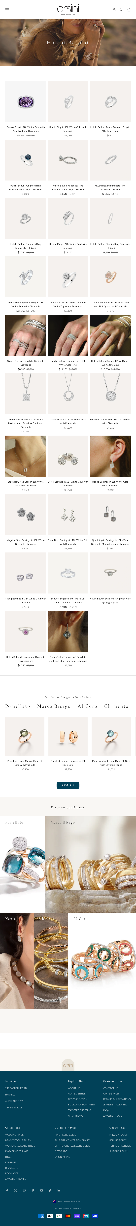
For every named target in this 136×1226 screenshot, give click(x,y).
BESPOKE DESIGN (77, 1099)
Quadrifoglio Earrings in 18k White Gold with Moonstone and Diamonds (110, 542)
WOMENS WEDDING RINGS (20, 1145)
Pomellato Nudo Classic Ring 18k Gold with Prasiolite (24, 763)
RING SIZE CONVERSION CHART (72, 1140)
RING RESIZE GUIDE (65, 1134)
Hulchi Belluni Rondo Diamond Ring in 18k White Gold (110, 129)
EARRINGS (11, 1162)
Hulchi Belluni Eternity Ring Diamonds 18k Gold (110, 246)
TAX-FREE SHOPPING (79, 1110)
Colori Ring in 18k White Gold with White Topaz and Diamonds (68, 304)
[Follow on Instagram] (24, 1190)
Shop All (68, 785)
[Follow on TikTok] (50, 1190)
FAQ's (106, 1110)
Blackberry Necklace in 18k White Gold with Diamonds (26, 483)
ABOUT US (74, 1088)
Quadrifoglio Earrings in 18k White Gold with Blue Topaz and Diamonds (68, 659)
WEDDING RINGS (14, 1134)
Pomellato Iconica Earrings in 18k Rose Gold (68, 763)
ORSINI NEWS (75, 1115)
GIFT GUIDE (61, 1151)
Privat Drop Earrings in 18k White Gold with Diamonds (68, 542)
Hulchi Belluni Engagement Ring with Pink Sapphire (25, 659)
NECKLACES (11, 1173)
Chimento (116, 706)
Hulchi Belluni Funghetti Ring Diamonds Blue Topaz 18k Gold (25, 187)
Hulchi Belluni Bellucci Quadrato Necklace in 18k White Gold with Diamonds (25, 423)
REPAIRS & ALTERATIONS (117, 1099)
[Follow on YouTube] (41, 1190)
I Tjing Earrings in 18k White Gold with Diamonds (25, 600)
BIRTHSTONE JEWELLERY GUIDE (72, 1145)
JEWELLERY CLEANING (115, 1104)
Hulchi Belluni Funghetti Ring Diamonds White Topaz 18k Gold (68, 187)
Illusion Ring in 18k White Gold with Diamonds (68, 246)
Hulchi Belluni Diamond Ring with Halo (110, 598)
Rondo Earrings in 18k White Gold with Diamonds (110, 483)
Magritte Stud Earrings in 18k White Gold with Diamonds (26, 542)
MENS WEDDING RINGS (18, 1140)
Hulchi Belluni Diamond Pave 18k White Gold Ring (68, 363)
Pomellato (18, 706)
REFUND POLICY (118, 1140)
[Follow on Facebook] (7, 1190)
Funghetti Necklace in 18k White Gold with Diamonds (110, 421)
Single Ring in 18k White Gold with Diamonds (25, 363)
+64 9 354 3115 (13, 1107)
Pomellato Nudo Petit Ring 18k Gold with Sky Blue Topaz (111, 763)
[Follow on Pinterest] (32, 1190)
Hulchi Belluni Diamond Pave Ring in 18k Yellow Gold (110, 363)
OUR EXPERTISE (77, 1093)
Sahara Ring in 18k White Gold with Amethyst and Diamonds (26, 129)
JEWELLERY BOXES (15, 1179)
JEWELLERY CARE (112, 1115)
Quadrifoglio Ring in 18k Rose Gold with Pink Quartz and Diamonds (110, 304)
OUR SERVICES (111, 1093)
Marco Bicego (54, 706)
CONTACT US (110, 1088)
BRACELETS (11, 1168)
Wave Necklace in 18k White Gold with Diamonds (68, 421)
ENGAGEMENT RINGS (16, 1151)
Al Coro (88, 706)
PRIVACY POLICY (118, 1134)
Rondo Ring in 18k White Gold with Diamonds (68, 129)
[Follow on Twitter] (15, 1190)
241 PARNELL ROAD (16, 1088)
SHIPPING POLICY (118, 1151)
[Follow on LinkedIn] (58, 1190)
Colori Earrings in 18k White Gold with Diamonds (68, 483)
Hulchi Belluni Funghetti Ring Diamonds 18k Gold (110, 187)
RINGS (8, 1157)
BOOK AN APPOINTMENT (81, 1104)
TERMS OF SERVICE (120, 1145)
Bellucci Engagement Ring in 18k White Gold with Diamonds (25, 304)
